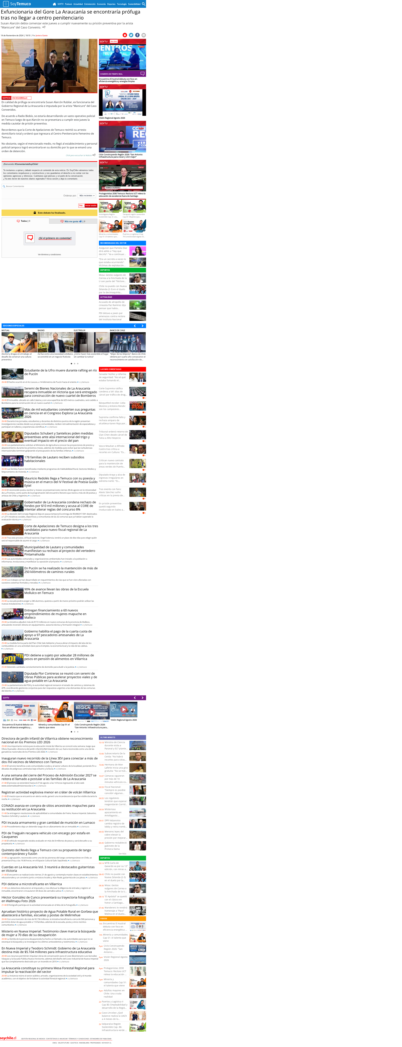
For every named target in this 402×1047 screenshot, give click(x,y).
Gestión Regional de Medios (33, 1039)
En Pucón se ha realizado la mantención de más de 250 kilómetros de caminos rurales (61, 570)
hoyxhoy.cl (107, 1043)
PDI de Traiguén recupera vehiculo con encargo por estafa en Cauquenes (46, 835)
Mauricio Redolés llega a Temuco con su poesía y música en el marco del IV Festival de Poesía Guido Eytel (61, 482)
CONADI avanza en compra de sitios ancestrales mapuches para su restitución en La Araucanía (48, 807)
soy (84, 382)
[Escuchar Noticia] (44, 27)
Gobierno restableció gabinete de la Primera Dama (116, 845)
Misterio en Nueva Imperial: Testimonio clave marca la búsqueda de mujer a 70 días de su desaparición (48, 933)
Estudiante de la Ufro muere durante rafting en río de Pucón (60, 372)
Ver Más (122, 853)
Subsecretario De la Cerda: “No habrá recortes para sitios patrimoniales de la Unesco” (115, 759)
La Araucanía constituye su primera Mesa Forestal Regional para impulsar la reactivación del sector (48, 970)
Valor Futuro (64, 1043)
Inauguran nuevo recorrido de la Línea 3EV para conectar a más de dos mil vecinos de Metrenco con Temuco (50, 760)
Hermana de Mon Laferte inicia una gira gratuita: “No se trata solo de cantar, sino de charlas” (116, 771)
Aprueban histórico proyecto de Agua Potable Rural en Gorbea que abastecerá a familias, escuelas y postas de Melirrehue (50, 913)
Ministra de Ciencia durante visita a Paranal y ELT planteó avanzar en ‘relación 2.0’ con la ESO (116, 748)
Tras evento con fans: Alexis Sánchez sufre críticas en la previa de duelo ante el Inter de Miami (111, 495)
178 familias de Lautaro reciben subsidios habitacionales (54, 459)
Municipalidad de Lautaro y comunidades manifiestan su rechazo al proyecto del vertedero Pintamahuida (59, 550)
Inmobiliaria (84, 1043)
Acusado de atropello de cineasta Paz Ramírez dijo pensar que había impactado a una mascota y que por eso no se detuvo (113, 308)
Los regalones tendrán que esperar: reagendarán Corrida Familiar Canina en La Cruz (116, 804)
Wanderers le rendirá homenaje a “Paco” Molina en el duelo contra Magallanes (116, 912)
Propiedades (96, 1043)
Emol (55, 1043)
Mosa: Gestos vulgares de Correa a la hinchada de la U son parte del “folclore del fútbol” (113, 279)
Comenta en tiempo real (111, 74)
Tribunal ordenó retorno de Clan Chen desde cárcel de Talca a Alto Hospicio (113, 434)
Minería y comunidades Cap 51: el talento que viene (115, 937)
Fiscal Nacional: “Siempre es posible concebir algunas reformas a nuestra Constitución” (115, 793)
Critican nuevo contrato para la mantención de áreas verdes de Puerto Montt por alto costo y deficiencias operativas (111, 466)
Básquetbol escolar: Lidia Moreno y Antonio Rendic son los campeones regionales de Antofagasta (112, 407)
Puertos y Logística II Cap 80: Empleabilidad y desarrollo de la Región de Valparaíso (114, 1006)
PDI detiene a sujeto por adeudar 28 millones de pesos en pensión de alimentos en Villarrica (59, 657)
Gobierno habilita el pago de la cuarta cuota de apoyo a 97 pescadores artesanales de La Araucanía (58, 635)
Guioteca (74, 1043)
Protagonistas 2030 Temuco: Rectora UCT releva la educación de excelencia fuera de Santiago (116, 974)
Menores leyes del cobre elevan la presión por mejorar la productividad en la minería (116, 838)
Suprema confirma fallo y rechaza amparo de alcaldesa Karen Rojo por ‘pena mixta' (112, 422)
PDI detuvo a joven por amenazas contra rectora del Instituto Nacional (112, 316)
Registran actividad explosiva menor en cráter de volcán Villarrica (49, 792)
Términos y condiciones (79, 1039)
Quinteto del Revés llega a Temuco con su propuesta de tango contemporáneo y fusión (46, 852)
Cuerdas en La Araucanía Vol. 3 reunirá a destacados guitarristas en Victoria (48, 869)
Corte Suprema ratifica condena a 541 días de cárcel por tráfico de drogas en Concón (113, 393)
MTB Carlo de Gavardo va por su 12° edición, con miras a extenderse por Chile (116, 867)
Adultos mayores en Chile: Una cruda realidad (114, 993)
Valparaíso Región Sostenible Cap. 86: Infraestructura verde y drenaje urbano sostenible (114, 1030)
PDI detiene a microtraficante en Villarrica (32, 884)
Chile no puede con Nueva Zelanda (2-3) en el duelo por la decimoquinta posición (113, 291)
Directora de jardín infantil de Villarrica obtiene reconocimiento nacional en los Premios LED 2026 (47, 740)
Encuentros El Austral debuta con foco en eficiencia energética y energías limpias (114, 928)
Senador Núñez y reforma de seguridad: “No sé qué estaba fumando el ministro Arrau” (112, 379)
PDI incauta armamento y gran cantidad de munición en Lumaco (48, 822)
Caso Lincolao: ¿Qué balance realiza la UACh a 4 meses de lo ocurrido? (114, 1017)
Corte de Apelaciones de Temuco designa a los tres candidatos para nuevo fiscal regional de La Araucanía (61, 529)
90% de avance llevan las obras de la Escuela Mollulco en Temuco (56, 591)
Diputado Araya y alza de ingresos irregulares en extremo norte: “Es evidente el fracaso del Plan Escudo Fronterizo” (112, 481)
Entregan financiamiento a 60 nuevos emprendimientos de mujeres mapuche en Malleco (55, 614)
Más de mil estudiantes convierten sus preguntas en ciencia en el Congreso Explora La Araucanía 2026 (59, 413)
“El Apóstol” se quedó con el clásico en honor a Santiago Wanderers (116, 901)
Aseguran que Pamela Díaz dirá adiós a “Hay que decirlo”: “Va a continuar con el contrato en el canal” (113, 252)
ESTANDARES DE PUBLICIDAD (101, 1039)
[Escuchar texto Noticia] (94, 155)
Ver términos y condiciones (49, 254)
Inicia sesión (52, 179)
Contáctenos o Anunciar (57, 1039)
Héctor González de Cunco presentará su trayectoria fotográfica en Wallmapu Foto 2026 (48, 899)
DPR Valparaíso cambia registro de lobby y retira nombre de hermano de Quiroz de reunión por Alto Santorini (116, 828)
